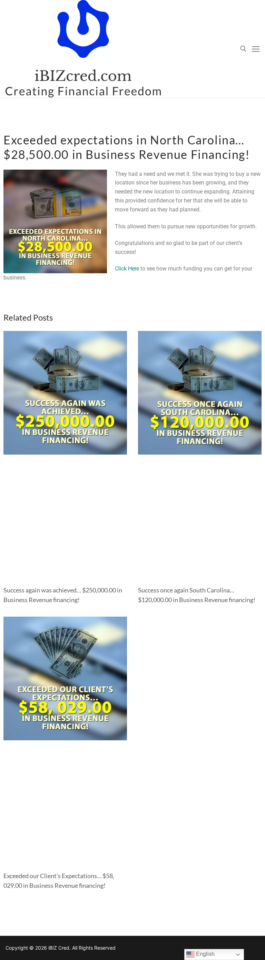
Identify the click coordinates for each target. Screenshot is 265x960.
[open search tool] (243, 49)
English (205, 954)
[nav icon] (255, 48)
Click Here (127, 268)
